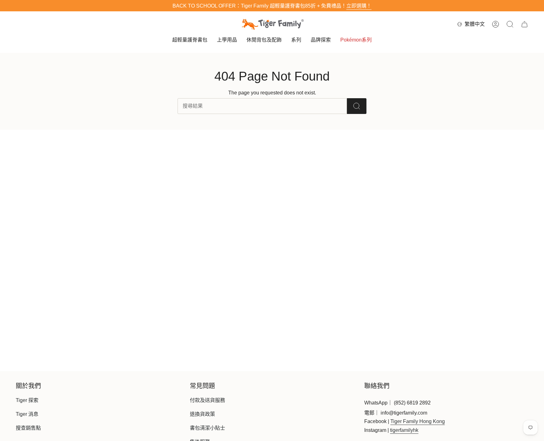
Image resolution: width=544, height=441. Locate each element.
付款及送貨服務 (207, 400)
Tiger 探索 (27, 400)
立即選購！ (358, 5)
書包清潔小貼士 (207, 428)
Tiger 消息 (27, 414)
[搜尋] (356, 106)
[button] (189, 40)
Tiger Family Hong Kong (417, 421)
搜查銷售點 (28, 428)
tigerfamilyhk (404, 430)
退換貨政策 (202, 414)
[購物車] (524, 24)
